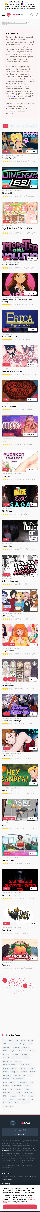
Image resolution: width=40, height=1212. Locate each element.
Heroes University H (9, 860)
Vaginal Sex (7, 1103)
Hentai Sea (27, 2)
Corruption (15, 1058)
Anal (30, 1044)
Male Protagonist (9, 1082)
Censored (24, 1054)
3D (17, 1040)
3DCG (23, 1040)
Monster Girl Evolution (10, 265)
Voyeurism (25, 1103)
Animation (25, 1047)
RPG (4, 1096)
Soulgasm (5, 441)
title (36, 126)
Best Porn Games (29, 4)
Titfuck (30, 1099)
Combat (6, 1058)
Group (5, 1072)
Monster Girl (16, 1085)
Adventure (13, 1044)
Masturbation (22, 1082)
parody (27, 1089)
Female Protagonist (10, 1068)
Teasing (12, 1099)
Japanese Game (20, 1075)
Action (30, 1040)
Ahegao (22, 1044)
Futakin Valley (7, 476)
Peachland (6, 965)
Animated (16, 1047)
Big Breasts (23, 1051)
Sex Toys (22, 1096)
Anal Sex (6, 1047)
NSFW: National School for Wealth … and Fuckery (17, 301)
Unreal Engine (9, 819)
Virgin (17, 1103)
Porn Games (12, 96)
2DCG (10, 1040)
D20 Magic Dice (8, 616)
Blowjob (6, 1054)
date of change (15, 126)
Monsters (27, 1085)
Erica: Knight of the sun (10, 336)
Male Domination (18, 1078)
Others (6, 258)
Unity (6, 151)
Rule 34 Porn (23, 1177)
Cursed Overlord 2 (9, 895)
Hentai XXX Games (13, 6)
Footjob (22, 1068)
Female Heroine (25, 1065)
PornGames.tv (30, 9)
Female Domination (9, 1065)
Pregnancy (7, 1092)
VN (5, 434)
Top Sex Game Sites (9, 1177)
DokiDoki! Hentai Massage (11, 581)
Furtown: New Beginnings (11, 721)
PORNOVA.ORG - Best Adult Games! (14, 23)
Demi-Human (7, 930)
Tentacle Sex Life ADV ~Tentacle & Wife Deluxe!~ (17, 229)
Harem (32, 1072)
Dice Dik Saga (7, 511)
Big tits (32, 1051)
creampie (26, 1058)
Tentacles (21, 1099)
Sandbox (12, 1096)
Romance (28, 1092)
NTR (4, 1089)
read (30, 126)
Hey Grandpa (7, 790)
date (5, 126)
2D (4, 1040)
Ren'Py (6, 293)
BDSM (5, 1051)
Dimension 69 (7, 193)
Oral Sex (18, 1089)
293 (30, 986)
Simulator (31, 1096)
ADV (4, 1044)
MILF (32, 1082)
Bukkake (15, 1054)
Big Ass (13, 1051)
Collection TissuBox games (12, 371)
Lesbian (6, 1078)
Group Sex (14, 1072)
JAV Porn (33, 1177)
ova (17, 14)
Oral (10, 1089)
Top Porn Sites (16, 2)
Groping (31, 1068)
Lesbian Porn (7, 1179)
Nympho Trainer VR (9, 158)
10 (19, 986)
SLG (4, 1099)
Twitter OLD (21, 1130)
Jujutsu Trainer (7, 755)
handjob (24, 1072)
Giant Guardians (8, 686)
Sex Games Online (29, 6)
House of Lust (7, 546)
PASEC (4, 825)
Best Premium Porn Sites (15, 9)
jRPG (30, 1075)
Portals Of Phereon (9, 406)
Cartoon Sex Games (13, 4)
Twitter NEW (21, 1134)
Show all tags (8, 1106)
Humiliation (7, 1075)
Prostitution (18, 1092)
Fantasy (18, 1061)
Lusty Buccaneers (8, 651)
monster (6, 1085)
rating (24, 126)
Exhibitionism (7, 1061)
